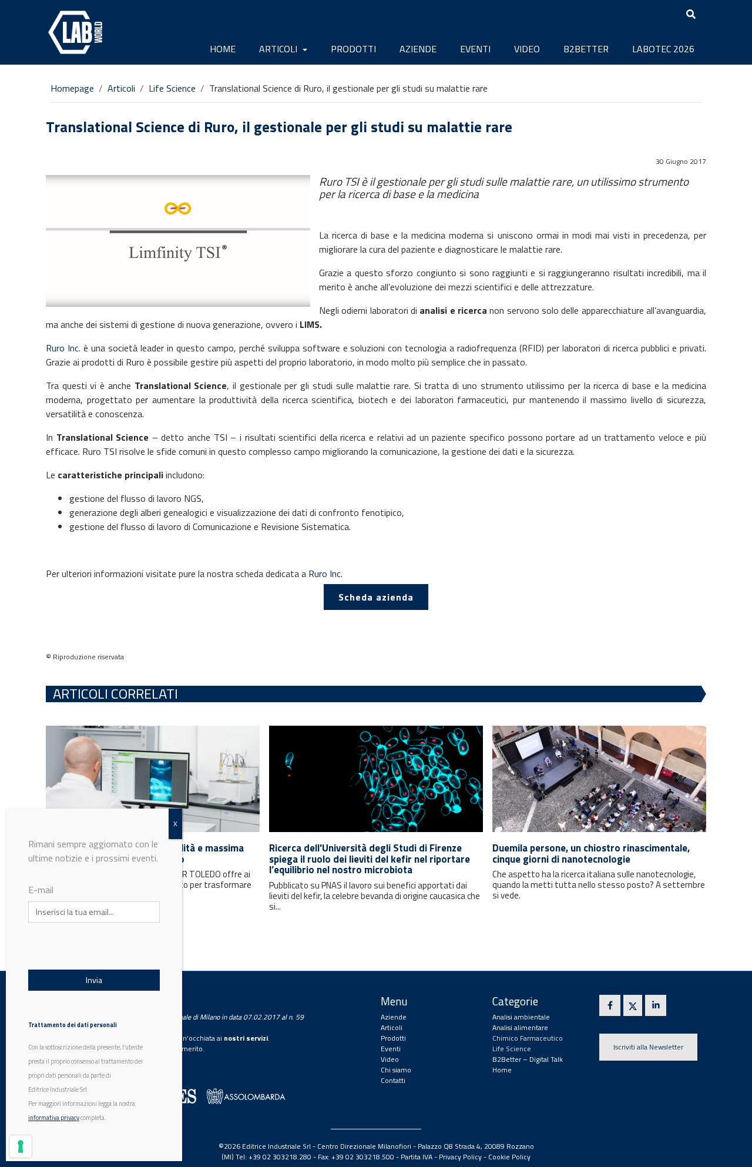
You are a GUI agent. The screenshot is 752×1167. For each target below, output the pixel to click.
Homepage (72, 88)
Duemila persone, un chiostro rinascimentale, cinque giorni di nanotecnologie (591, 853)
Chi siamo (396, 1069)
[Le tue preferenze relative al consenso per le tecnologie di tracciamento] (20, 1146)
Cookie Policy (509, 1156)
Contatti (393, 1080)
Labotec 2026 (663, 49)
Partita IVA (416, 1156)
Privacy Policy (460, 1156)
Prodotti (353, 49)
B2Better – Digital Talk (527, 1059)
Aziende (418, 49)
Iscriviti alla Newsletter (648, 1046)
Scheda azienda (376, 597)
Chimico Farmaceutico (527, 1038)
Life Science (172, 88)
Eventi (475, 49)
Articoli (279, 49)
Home (223, 49)
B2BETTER (586, 49)
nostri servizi (246, 1038)
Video (527, 49)
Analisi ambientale (521, 1016)
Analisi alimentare (520, 1027)
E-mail (40, 890)
